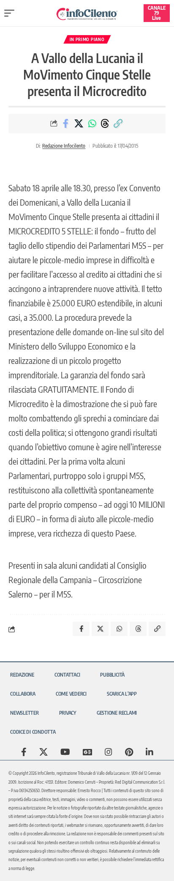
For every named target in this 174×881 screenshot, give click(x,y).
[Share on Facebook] (66, 123)
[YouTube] (65, 752)
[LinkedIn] (149, 752)
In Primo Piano (87, 39)
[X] (43, 752)
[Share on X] (79, 123)
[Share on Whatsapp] (92, 123)
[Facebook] (24, 752)
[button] (11, 13)
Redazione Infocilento (63, 146)
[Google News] (87, 752)
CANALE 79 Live (157, 13)
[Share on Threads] (105, 123)
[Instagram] (108, 752)
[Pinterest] (129, 752)
